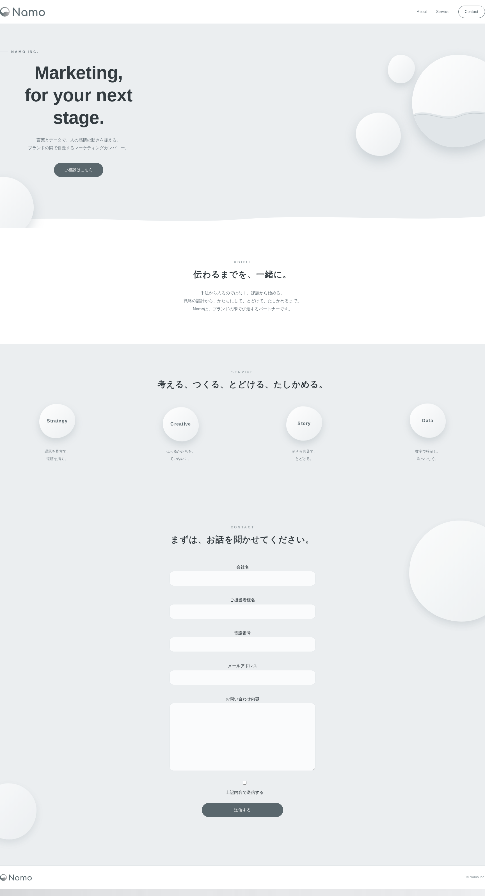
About (422, 12)
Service (443, 12)
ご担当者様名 (242, 599)
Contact (472, 12)
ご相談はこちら (78, 170)
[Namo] (22, 12)
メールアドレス (242, 665)
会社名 (242, 567)
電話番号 (242, 633)
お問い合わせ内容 (242, 698)
